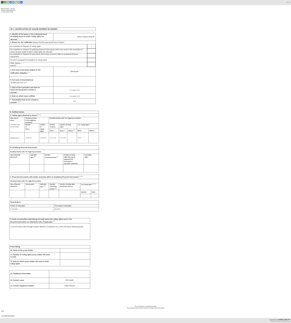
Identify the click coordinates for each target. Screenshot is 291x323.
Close (288, 2)
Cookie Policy (286, 321)
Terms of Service (276, 321)
